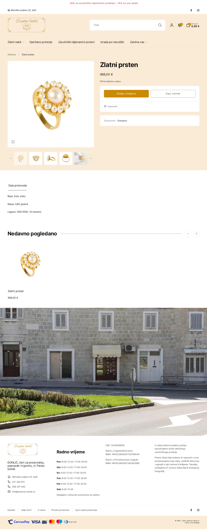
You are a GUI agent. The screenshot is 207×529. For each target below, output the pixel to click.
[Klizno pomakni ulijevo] (11, 158)
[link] (22, 10)
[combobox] (127, 25)
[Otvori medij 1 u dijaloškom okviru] (51, 104)
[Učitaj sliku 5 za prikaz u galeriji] (80, 158)
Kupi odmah (173, 93)
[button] (15, 42)
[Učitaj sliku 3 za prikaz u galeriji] (50, 158)
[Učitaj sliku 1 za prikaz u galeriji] (20, 158)
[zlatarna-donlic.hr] (23, 454)
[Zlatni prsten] (30, 280)
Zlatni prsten (16, 291)
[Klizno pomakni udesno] (91, 158)
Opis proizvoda (17, 185)
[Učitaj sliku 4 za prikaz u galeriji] (65, 158)
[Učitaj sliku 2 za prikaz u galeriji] (35, 158)
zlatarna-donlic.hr (193, 521)
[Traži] (160, 25)
